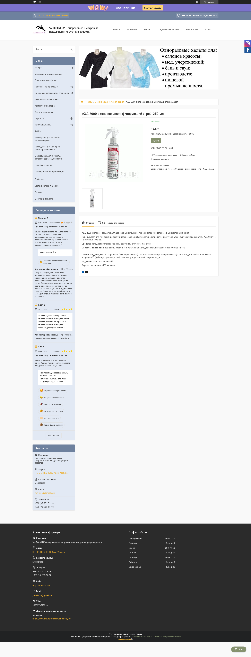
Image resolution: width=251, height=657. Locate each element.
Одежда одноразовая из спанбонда (52, 93)
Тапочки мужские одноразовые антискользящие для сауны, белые (53, 317)
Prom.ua (138, 634)
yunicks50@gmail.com (45, 493)
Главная (116, 30)
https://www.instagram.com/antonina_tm (52, 619)
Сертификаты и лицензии (47, 186)
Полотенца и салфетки (46, 80)
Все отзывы (53, 435)
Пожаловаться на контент (142, 637)
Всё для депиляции (44, 112)
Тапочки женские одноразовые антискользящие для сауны (52, 323)
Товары (147, 30)
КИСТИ (38, 131)
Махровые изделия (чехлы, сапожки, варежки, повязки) (48, 157)
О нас (207, 30)
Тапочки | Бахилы (43, 125)
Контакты (132, 30)
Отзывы (38, 192)
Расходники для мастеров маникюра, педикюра (47, 148)
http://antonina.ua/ (41, 585)
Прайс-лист (192, 30)
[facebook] (83, 272)
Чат (241, 649)
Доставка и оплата (169, 30)
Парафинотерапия (43, 165)
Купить (156, 141)
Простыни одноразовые (46, 87)
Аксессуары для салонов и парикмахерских (47, 139)
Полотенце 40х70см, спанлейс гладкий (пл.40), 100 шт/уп (53, 380)
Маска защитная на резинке (48, 74)
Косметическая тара (45, 106)
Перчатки (39, 118)
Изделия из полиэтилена (47, 99)
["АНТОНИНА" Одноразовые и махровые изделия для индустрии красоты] (40, 30)
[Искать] (71, 49)
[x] (86, 272)
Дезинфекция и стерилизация (109, 102)
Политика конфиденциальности (168, 637)
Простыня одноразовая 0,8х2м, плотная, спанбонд (54, 374)
